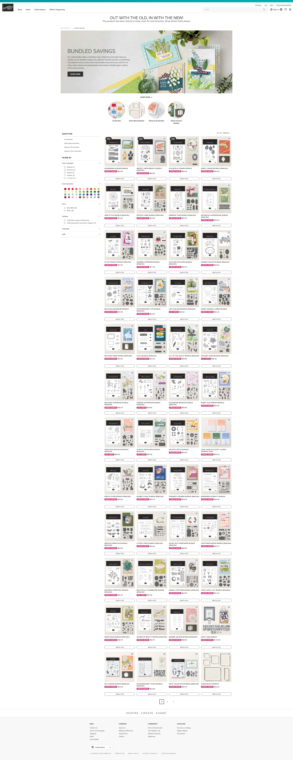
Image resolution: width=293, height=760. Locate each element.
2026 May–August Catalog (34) (78, 220)
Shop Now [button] (75, 74)
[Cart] (290, 9)
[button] (281, 9)
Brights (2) (70, 167)
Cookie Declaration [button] (168, 753)
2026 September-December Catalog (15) (81, 223)
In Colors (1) (71, 178)
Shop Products (65, 28)
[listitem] (81, 139)
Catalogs (181, 724)
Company (123, 724)
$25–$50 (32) (72, 208)
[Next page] (173, 701)
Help (92, 724)
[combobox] (235, 9)
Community (153, 724)
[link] (285, 9)
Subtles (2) (71, 175)
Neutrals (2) (71, 170)
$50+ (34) (70, 210)
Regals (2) (70, 172)
